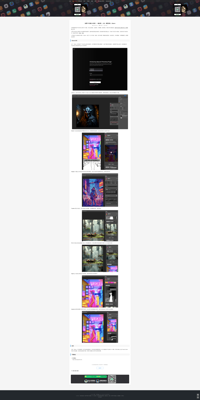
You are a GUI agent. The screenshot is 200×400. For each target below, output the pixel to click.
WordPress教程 (100, 395)
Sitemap (100, 397)
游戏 (92, 1)
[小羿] (99, 364)
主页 (70, 1)
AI (73, 370)
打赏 (100, 368)
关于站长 (97, 394)
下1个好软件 (94, 395)
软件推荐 (101, 25)
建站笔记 (106, 395)
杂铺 (109, 395)
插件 (77, 370)
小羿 (94, 394)
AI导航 (122, 395)
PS (75, 370)
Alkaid (80, 33)
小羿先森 (106, 25)
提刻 (83, 33)
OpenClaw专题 (108, 1)
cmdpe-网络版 (114, 395)
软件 (84, 1)
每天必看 (80, 1)
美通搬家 (118, 395)
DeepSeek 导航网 (88, 395)
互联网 (88, 1)
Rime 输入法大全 (101, 1)
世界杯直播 (82, 395)
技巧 (95, 1)
